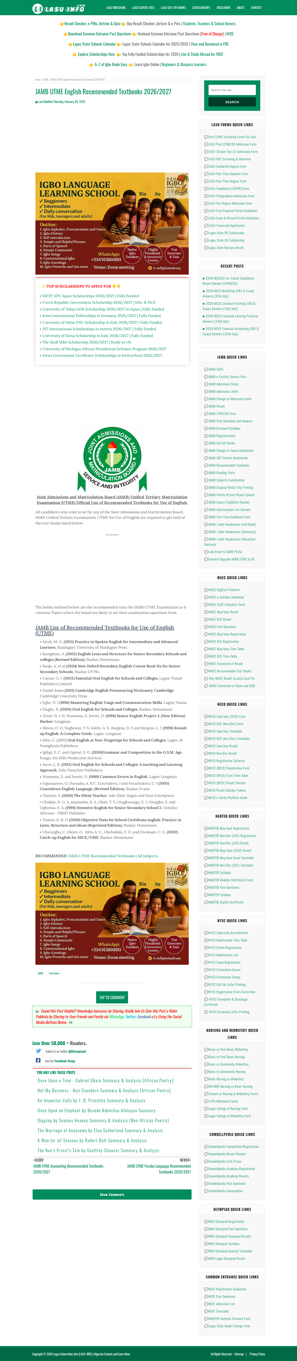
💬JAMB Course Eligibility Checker (227, 502)
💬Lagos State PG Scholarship (224, 232)
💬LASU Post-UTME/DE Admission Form (230, 144)
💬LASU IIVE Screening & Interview (227, 158)
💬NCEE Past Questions (219, 1296)
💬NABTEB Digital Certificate (224, 902)
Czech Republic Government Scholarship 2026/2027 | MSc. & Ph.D (99, 302)
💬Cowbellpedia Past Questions (225, 1183)
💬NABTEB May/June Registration (226, 828)
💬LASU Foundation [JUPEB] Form (226, 188)
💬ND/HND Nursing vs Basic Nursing (228, 1086)
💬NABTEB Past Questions (221, 887)
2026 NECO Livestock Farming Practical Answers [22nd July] (230, 318)
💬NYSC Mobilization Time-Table (225, 940)
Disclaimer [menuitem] (223, 7)
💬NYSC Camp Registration (222, 962)
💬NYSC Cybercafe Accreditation (226, 932)
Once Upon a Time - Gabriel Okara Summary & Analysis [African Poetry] (106, 1080)
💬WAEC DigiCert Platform (222, 589)
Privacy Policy (257, 1354)
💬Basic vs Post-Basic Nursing (224, 1056)
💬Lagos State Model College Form (227, 1325)
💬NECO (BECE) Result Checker (225, 782)
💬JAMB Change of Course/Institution (229, 450)
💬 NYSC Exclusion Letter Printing (226, 1011)
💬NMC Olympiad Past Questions (226, 1228)
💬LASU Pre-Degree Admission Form (228, 203)
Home (38, 79)
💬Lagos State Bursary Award (224, 247)
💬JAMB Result (214, 406)
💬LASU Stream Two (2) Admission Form (231, 151)
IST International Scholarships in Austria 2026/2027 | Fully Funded (99, 329)
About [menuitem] (241, 7)
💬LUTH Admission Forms (221, 1101)
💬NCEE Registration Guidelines (225, 1288)
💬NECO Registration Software (224, 760)
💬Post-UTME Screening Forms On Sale (230, 136)
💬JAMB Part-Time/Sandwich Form (227, 516)
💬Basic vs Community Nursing (224, 1071)
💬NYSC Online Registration (223, 947)
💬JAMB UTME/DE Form (220, 413)
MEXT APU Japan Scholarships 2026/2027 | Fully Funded (90, 295)
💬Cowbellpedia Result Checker (225, 1153)
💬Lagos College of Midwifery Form (227, 1115)
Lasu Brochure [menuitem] (116, 7)
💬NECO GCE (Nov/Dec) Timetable (227, 738)
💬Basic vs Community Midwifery (226, 1064)
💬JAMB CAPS (214, 369)
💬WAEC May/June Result (221, 611)
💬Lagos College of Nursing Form (226, 1108)
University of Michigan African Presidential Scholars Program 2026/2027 (104, 348)
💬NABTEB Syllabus (217, 872)
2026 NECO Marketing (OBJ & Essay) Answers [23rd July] (228, 293)
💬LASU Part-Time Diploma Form (226, 173)
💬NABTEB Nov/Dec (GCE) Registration (230, 835)
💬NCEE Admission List (219, 1303)
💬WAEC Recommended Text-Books (227, 670)
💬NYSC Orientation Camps (222, 977)
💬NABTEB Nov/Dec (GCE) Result (226, 842)
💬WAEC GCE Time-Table (220, 656)
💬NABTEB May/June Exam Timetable (229, 857)
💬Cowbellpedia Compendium (223, 1190)
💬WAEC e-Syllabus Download (224, 597)
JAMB (45, 79)
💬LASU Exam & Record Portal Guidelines (231, 218)
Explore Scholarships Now (96, 54)
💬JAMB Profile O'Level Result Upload (229, 494)
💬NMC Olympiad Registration (224, 1221)
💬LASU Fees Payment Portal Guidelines (230, 210)
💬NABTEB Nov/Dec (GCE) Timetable (228, 865)
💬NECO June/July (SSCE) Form (225, 716)
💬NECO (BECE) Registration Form (227, 768)
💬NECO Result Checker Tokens (225, 790)
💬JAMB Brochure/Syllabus (222, 428)
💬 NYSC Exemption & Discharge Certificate (226, 1002)
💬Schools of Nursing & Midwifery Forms (231, 1093)
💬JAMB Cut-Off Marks (219, 443)
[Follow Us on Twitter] (38, 1050)
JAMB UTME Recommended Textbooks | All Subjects (112, 856)
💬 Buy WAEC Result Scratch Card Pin (229, 678)
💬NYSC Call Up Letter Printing (225, 984)
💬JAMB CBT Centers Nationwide (226, 457)
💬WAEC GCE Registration (221, 641)
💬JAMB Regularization (219, 435)
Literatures (54, 973)
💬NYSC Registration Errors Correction (229, 991)
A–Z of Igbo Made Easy (111, 64)
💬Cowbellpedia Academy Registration (229, 1168)
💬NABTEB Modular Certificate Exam (228, 879)
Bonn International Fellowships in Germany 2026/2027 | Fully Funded (101, 315)
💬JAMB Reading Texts (219, 472)
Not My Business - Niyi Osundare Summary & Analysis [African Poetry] (104, 1090)
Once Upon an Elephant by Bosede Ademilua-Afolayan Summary (97, 1110)
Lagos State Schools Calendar (94, 44)
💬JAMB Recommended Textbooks (226, 465)
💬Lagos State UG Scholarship (224, 240)
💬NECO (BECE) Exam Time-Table (226, 775)
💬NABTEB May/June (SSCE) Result (227, 850)
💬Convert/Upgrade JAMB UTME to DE (229, 559)
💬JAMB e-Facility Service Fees (225, 376)
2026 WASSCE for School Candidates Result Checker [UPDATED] (228, 281)
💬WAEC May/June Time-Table (224, 648)
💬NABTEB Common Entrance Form (227, 1318)
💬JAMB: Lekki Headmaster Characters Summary (229, 542)
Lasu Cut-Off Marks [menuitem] (173, 7)
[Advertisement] (112, 142)
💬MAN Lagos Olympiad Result (224, 1258)
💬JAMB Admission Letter (221, 391)
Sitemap (239, 1354)
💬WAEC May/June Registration (225, 634)
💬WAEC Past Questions (220, 626)
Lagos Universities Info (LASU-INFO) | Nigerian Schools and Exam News (91, 1354)
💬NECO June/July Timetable (223, 731)
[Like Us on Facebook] (38, 1060)
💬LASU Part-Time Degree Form (225, 181)
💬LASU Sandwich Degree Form (225, 166)
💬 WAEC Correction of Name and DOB (229, 685)
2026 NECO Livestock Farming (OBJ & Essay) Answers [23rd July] (229, 306)
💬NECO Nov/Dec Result (220, 753)
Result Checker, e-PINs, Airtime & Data (92, 23)
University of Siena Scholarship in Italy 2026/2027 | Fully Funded (97, 335)
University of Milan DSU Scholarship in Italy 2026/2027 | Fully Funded (102, 322)
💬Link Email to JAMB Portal (223, 551)
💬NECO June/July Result (221, 745)
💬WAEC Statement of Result (223, 663)
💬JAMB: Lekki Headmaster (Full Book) (230, 524)
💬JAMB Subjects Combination (224, 479)
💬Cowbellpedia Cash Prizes (222, 1161)
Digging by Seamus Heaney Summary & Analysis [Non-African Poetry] (103, 1120)
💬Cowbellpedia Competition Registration (231, 1146)
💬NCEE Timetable (216, 1311)
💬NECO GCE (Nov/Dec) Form (224, 723)
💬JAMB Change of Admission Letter (228, 398)
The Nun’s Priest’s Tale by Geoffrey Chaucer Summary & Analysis (98, 1150)
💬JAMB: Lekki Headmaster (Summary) (230, 531)
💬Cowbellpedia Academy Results (226, 1176)
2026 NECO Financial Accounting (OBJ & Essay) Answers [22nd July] (231, 331)
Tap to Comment (112, 997)
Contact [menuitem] (256, 7)
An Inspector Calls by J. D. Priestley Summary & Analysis (91, 1100)
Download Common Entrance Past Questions (99, 33)
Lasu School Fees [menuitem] (143, 7)
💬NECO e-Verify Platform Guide (225, 797)
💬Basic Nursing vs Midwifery (224, 1078)
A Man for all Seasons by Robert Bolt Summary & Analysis (92, 1140)
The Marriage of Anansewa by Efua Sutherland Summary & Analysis (100, 1130)
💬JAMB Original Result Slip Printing (228, 487)
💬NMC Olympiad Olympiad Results (227, 1236)
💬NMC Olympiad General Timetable (228, 1250)
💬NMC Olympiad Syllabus (221, 1243)
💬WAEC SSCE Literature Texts (224, 604)
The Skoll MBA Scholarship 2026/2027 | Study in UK (86, 342)
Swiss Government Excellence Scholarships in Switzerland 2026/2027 (102, 355)
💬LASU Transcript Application (224, 225)
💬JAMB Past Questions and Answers (228, 420)
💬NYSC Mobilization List (221, 954)
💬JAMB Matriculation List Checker (227, 509)
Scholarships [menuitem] (201, 7)
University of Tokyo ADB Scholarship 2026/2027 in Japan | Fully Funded (103, 309)
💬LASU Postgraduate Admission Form (229, 195)
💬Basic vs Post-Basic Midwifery (226, 1049)
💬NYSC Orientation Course (222, 969)
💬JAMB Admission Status (221, 383)
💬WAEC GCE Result (217, 619)
